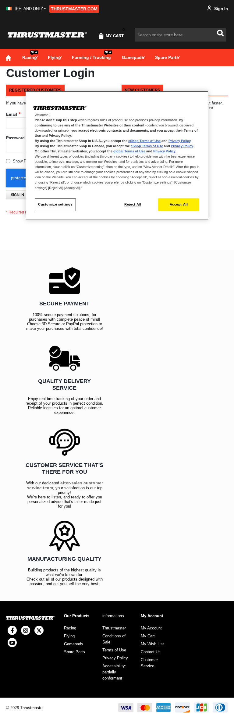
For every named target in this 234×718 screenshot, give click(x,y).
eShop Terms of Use (144, 141)
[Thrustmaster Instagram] (25, 630)
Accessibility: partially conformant (114, 672)
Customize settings (55, 204)
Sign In (220, 8)
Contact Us (151, 652)
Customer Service (149, 663)
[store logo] (47, 35)
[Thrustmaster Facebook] (12, 630)
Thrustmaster (114, 628)
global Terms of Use (129, 151)
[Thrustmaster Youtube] (12, 642)
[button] (26, 8)
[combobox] (180, 35)
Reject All (132, 204)
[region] (117, 155)
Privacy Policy (179, 141)
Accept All (179, 204)
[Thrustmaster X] (39, 630)
